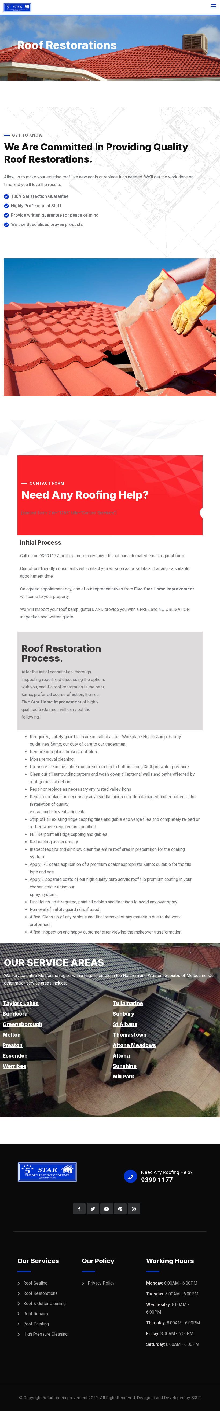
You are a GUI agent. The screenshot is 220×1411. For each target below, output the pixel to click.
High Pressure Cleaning (45, 1334)
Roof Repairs (35, 1313)
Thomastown (129, 1035)
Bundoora (15, 1014)
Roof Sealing (35, 1283)
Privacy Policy (101, 1283)
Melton (12, 1035)
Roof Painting (36, 1323)
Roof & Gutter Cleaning (44, 1303)
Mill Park (123, 1077)
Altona (121, 1056)
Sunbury (123, 1014)
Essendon (15, 1056)
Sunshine (125, 1066)
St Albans (125, 1024)
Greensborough (22, 1024)
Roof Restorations (40, 1293)
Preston (13, 1045)
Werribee (14, 1066)
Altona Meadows (134, 1045)
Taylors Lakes (21, 1003)
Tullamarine (128, 1003)
